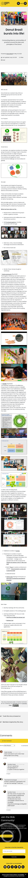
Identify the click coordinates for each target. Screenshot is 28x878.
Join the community (6, 836)
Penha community (7, 274)
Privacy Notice (13, 874)
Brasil (3, 60)
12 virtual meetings (11, 222)
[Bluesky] (5, 866)
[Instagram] (12, 866)
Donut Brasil (10, 54)
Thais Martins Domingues (10, 780)
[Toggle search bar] (18, 3)
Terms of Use (5, 874)
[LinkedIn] (22, 866)
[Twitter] (8, 866)
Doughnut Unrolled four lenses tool (15, 617)
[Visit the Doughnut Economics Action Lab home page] (5, 3)
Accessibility (21, 874)
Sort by (2, 745)
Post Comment (8, 741)
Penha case (9, 576)
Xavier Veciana (8, 752)
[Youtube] (19, 866)
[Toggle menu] (25, 3)
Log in (21, 3)
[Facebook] (15, 866)
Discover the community (7, 832)
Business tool (9, 620)
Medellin (4, 383)
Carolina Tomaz (12, 764)
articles (18, 551)
